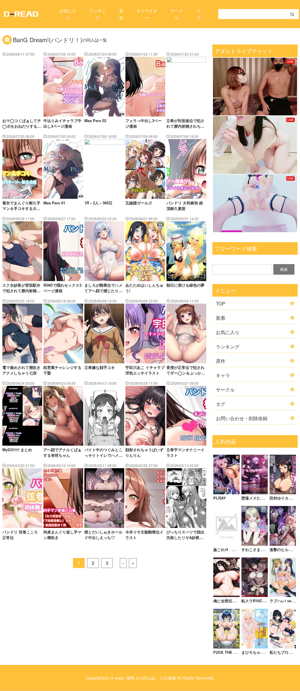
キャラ (223, 375)
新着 (220, 317)
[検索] (292, 14)
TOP (220, 303)
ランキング (227, 346)
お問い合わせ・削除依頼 (241, 418)
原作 (220, 361)
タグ (220, 404)
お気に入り (227, 332)
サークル (225, 389)
